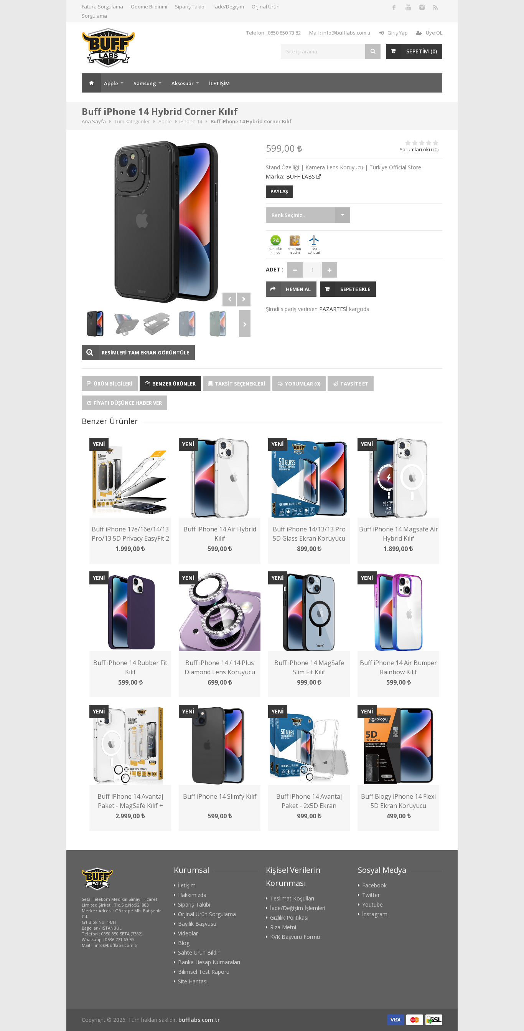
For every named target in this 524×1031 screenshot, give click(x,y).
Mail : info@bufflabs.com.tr (340, 32)
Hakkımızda (192, 895)
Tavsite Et (353, 383)
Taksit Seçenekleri (239, 383)
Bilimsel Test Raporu (203, 971)
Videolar (188, 933)
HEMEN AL (298, 289)
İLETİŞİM (219, 83)
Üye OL (434, 32)
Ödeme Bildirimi (149, 6)
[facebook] (394, 7)
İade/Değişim (228, 6)
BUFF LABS (300, 176)
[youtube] (408, 7)
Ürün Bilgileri (112, 383)
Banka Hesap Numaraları (209, 962)
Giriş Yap (397, 32)
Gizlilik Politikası (289, 917)
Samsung (144, 83)
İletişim (187, 885)
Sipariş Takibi (190, 6)
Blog (183, 943)
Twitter (371, 895)
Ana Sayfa (91, 83)
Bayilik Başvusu (197, 923)
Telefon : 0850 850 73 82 (273, 32)
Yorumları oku (416, 149)
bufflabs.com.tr (199, 1019)
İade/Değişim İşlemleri (297, 908)
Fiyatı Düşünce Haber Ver (127, 402)
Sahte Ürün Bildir (198, 952)
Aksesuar (182, 83)
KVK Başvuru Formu (295, 936)
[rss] (435, 7)
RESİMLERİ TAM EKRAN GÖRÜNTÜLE (145, 352)
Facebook (374, 885)
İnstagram (374, 914)
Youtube (372, 904)
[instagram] (421, 7)
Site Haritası (193, 981)
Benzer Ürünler (173, 383)
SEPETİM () (421, 51)
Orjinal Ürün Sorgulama (207, 914)
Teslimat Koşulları (292, 898)
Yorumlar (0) (302, 383)
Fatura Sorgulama (102, 6)
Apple (111, 83)
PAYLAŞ (279, 191)
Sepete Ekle (355, 289)
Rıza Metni (283, 927)
